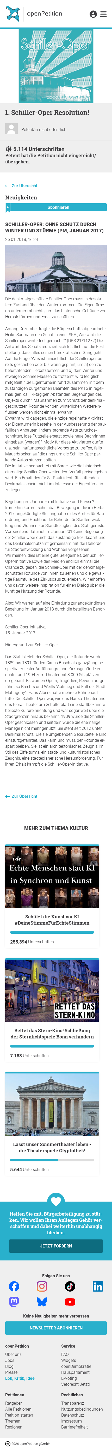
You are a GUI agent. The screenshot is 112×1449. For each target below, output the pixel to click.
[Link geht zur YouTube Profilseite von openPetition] (70, 1301)
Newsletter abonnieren (56, 1328)
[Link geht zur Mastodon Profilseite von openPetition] (14, 1301)
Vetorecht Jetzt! (75, 1384)
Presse (11, 1372)
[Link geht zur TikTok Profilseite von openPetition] (70, 1286)
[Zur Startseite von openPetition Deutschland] (34, 13)
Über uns (13, 1354)
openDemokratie (76, 1366)
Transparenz (72, 1403)
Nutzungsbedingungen (82, 1409)
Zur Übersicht (24, 185)
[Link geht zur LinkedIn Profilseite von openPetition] (98, 1286)
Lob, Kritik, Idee (20, 1378)
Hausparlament (75, 1372)
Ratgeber (13, 1403)
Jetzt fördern (56, 1246)
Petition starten (19, 1415)
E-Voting (69, 1378)
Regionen (13, 1427)
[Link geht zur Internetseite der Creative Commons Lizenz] (8, 1443)
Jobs (9, 1360)
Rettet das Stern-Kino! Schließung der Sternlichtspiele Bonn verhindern (52, 1033)
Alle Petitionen (18, 1409)
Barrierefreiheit (74, 1427)
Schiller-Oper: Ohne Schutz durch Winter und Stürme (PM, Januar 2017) (54, 227)
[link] (103, 14)
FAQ (65, 1354)
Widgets (68, 1360)
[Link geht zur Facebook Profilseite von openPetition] (14, 1286)
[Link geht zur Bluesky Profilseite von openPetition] (42, 1301)
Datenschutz (72, 1415)
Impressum (71, 1421)
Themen (12, 1421)
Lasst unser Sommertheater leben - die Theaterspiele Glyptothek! (52, 1147)
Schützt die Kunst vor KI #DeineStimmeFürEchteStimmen (52, 919)
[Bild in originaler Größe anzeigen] (56, 290)
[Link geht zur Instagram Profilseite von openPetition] (42, 1286)
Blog (9, 1366)
